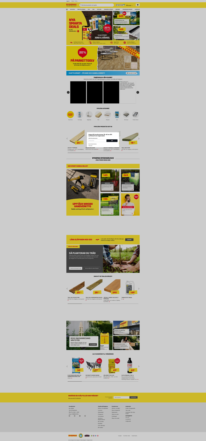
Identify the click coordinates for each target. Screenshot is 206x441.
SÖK (112, 140)
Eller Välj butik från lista (92, 143)
